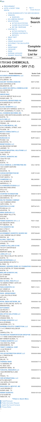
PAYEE (10, 51)
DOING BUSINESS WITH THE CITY (19, 13)
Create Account (35, 10)
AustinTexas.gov (7, 401)
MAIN (9, 39)
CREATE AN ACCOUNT (15, 41)
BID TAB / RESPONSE (19, 27)
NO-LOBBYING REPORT (16, 19)
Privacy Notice (6, 407)
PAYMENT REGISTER (15, 55)
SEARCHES (15, 17)
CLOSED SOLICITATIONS (20, 25)
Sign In (31, 8)
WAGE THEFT (12, 37)
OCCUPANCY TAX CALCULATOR (18, 43)
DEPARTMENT (12, 47)
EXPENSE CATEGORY (15, 53)
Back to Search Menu (21, 399)
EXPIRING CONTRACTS (20, 33)
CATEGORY (12, 49)
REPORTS (15, 35)
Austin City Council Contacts (10, 405)
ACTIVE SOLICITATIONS (20, 23)
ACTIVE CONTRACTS (19, 31)
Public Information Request (10, 403)
